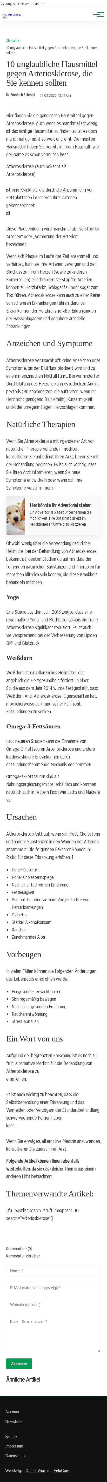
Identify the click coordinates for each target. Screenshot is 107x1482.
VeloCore (61, 1470)
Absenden (19, 1364)
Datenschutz (15, 1455)
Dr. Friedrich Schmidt (20, 94)
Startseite (12, 40)
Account (12, 1412)
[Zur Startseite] (12, 14)
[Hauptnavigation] (96, 14)
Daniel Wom (35, 1470)
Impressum (14, 1446)
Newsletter (14, 1421)
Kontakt (11, 1436)
